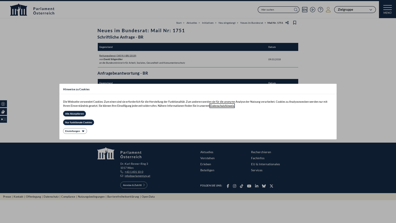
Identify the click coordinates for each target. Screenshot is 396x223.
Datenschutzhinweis (222, 105)
